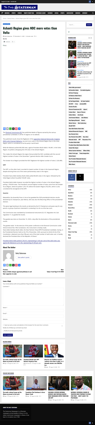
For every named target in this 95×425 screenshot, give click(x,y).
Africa (56, 13)
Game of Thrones (81, 112)
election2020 (83, 104)
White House (72, 164)
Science (70, 217)
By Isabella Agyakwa (85, 90)
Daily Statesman (8, 36)
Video (69, 235)
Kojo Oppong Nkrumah (74, 120)
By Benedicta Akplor (74, 90)
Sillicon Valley (86, 150)
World (69, 238)
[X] (92, 2)
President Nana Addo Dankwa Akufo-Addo (79, 145)
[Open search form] (93, 13)
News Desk (85, 137)
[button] (2, 13)
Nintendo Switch (73, 139)
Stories (20, 13)
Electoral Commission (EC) (14, 132)
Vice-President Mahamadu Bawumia (77, 159)
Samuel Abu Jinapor (73, 148)
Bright (5, 363)
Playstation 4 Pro (86, 139)
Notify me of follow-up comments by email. (15, 328)
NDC (86, 131)
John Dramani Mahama (74, 117)
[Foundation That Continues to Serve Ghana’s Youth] (36, 383)
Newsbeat (84, 13)
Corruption (70, 199)
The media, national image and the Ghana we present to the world (12, 360)
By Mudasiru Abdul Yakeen (75, 95)
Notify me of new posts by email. (13, 331)
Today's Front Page (72, 232)
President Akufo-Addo (74, 142)
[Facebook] (90, 2)
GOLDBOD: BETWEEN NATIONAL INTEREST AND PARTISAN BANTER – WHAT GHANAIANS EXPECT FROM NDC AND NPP (58, 395)
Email (5, 313)
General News (6, 24)
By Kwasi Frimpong (73, 93)
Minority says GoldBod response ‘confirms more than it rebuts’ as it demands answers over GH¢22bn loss (53, 362)
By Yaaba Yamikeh (85, 101)
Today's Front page (73, 153)
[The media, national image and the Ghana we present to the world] (12, 351)
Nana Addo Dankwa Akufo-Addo (76, 128)
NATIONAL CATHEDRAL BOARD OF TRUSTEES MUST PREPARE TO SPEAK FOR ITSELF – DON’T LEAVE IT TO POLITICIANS (72, 45)
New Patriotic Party (73, 134)
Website (5, 319)
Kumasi (83, 120)
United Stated (72, 156)
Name (5, 307)
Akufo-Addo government (75, 87)
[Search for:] (77, 24)
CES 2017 (71, 104)
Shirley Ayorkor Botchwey (75, 150)
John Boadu (80, 115)
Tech (69, 229)
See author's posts (23, 257)
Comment (6, 286)
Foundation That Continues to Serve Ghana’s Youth (72, 74)
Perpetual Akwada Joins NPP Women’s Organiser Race (31, 360)
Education (70, 202)
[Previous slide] (89, 38)
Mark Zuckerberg (82, 123)
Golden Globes (72, 115)
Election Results (73, 106)
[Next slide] (91, 38)
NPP (80, 139)
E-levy (76, 104)
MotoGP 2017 (72, 126)
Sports (13, 13)
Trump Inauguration (84, 153)
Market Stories (72, 123)
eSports (85, 109)
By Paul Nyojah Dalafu (74, 101)
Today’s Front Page (29, 13)
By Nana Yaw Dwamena (74, 98)
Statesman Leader (40, 13)
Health (69, 211)
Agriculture (70, 13)
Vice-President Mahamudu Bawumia (77, 161)
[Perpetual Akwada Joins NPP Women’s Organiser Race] (33, 351)
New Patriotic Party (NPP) (75, 137)
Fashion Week (72, 112)
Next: (55, 271)
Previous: (17, 272)
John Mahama (84, 117)
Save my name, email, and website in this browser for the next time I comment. (27, 325)
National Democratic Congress (76, 131)
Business (7, 13)
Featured (50, 13)
